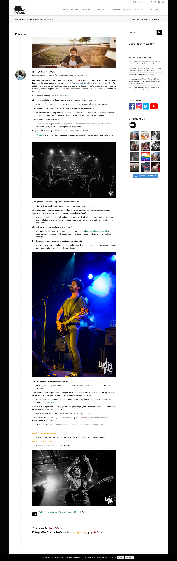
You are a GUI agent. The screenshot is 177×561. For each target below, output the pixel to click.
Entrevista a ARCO (43, 71)
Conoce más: (47, 528)
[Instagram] (159, 2)
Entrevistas (62, 75)
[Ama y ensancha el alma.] (145, 156)
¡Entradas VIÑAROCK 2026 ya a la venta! (141, 75)
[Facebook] (151, 2)
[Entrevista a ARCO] (74, 52)
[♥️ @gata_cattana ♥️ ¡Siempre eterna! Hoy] (155, 167)
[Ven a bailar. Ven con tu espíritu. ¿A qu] (134, 135)
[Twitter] (155, 2)
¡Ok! (115, 557)
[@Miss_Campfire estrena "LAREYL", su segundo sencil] (134, 167)
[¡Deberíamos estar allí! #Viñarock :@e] (145, 167)
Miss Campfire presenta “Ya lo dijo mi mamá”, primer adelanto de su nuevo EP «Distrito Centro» (145, 69)
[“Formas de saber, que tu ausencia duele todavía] (155, 146)
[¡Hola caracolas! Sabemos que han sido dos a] (145, 135)
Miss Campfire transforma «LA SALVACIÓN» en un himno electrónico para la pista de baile (144, 89)
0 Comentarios (49, 75)
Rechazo (129, 557)
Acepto (120, 557)
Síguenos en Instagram (147, 176)
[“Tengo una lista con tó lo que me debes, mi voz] (134, 146)
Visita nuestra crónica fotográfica (62, 512)
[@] (136, 125)
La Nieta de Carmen (84, 75)
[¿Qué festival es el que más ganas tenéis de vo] (155, 156)
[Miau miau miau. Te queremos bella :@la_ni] (155, 135)
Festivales (69, 75)
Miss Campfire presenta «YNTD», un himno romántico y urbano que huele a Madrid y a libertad (145, 63)
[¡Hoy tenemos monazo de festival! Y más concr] (145, 146)
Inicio (142, 19)
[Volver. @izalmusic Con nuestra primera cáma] (134, 156)
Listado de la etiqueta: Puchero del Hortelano (35, 19)
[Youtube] (163, 2)
